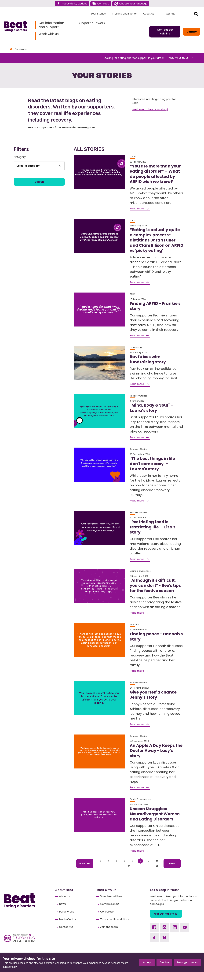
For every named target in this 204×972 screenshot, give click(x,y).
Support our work (91, 23)
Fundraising (136, 347)
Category (20, 157)
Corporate (107, 911)
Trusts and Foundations (114, 919)
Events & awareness (140, 571)
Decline (164, 962)
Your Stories (98, 13)
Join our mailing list (165, 914)
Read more (137, 208)
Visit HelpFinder (178, 57)
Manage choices (187, 962)
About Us (148, 13)
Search (39, 182)
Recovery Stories (138, 395)
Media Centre (67, 919)
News (62, 904)
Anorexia (134, 624)
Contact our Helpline (165, 31)
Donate (191, 31)
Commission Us (109, 904)
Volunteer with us (111, 896)
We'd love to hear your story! (150, 109)
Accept (147, 962)
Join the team (109, 927)
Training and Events (124, 13)
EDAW (132, 156)
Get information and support (51, 25)
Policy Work (66, 911)
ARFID (132, 294)
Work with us (49, 34)
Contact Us (66, 927)
